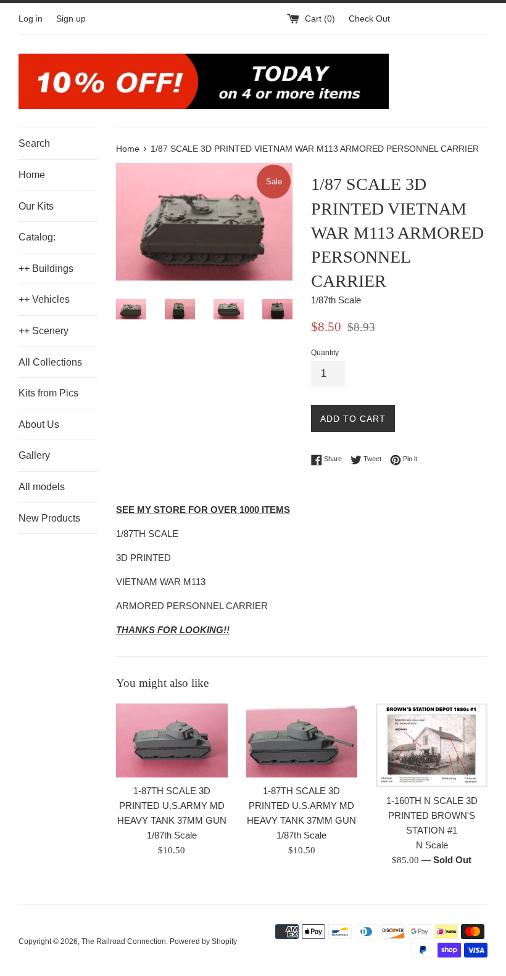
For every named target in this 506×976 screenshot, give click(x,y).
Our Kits (36, 206)
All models (42, 487)
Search (34, 143)
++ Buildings (46, 268)
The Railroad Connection (123, 941)
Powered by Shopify (203, 941)
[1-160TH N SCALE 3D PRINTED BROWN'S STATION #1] (431, 745)
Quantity (325, 352)
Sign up (71, 18)
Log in (31, 18)
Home (32, 175)
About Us (39, 424)
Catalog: (37, 237)
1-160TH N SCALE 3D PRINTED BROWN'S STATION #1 (432, 815)
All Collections (50, 362)
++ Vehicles (44, 299)
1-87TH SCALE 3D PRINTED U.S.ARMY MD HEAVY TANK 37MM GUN (171, 805)
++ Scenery (43, 331)
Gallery (34, 455)
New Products (49, 518)
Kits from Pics (48, 393)
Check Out (369, 18)
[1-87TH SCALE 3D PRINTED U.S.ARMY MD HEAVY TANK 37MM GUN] (172, 740)
